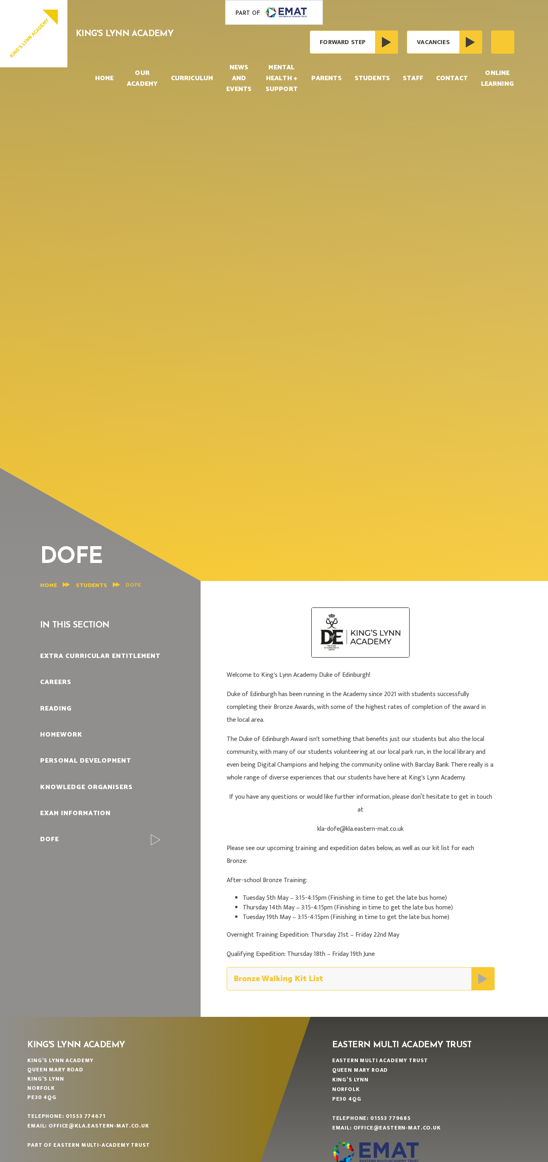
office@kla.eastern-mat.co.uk (99, 1125)
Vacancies (433, 42)
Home (48, 585)
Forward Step (342, 42)
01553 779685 (390, 1118)
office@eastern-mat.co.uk (397, 1127)
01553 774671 (86, 1116)
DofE (133, 585)
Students (91, 585)
